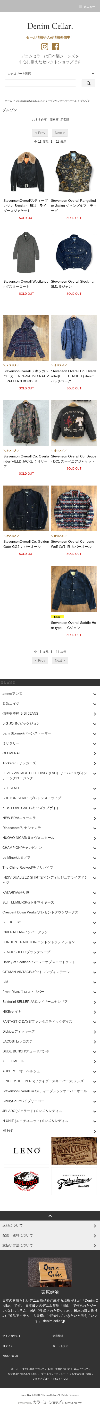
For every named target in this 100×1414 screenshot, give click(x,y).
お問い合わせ (10, 1355)
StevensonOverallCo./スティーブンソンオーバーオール (46, 101)
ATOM (64, 1378)
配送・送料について (59, 1369)
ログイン (7, 1345)
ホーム (8, 101)
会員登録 (57, 1335)
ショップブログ (41, 1378)
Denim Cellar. (50, 25)
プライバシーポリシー (53, 1374)
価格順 (54, 119)
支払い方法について (33, 1369)
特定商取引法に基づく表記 (22, 1374)
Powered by (25, 1402)
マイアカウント (11, 1335)
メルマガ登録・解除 (80, 1374)
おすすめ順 (39, 119)
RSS (55, 1378)
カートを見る (60, 1345)
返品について (81, 1369)
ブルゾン (85, 101)
